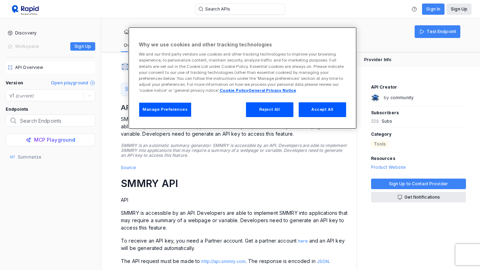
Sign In (433, 9)
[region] (242, 78)
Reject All (269, 109)
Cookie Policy (234, 90)
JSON (323, 261)
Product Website (388, 167)
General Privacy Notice (272, 90)
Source (128, 167)
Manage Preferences (165, 109)
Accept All (322, 109)
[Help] (414, 9)
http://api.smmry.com (223, 261)
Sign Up (459, 9)
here (302, 241)
